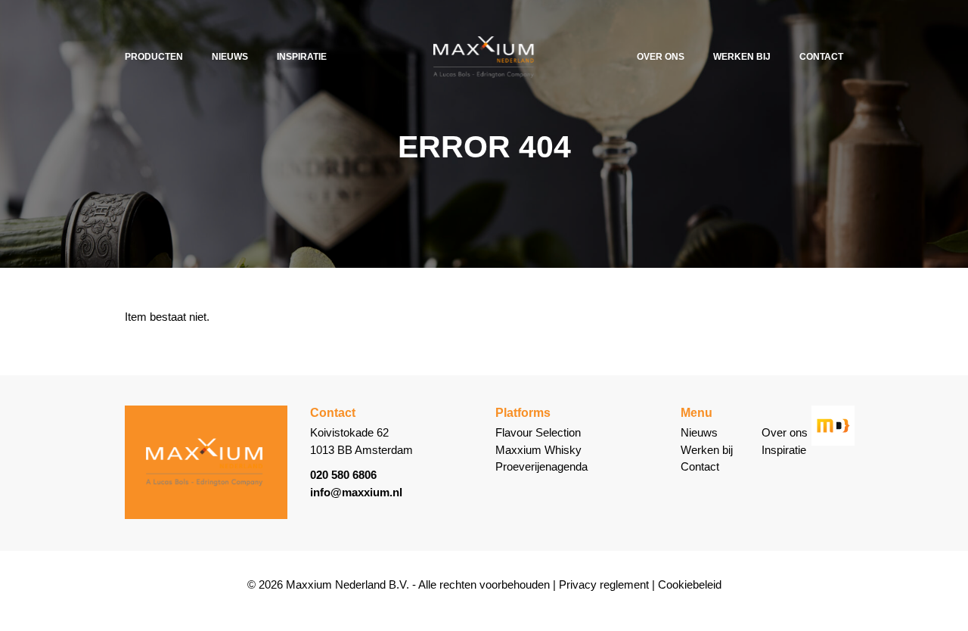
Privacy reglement (604, 584)
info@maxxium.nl (356, 492)
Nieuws (230, 56)
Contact (821, 56)
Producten (154, 56)
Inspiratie (302, 56)
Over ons (660, 56)
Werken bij (742, 56)
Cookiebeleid (689, 584)
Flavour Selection (538, 432)
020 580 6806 (343, 474)
